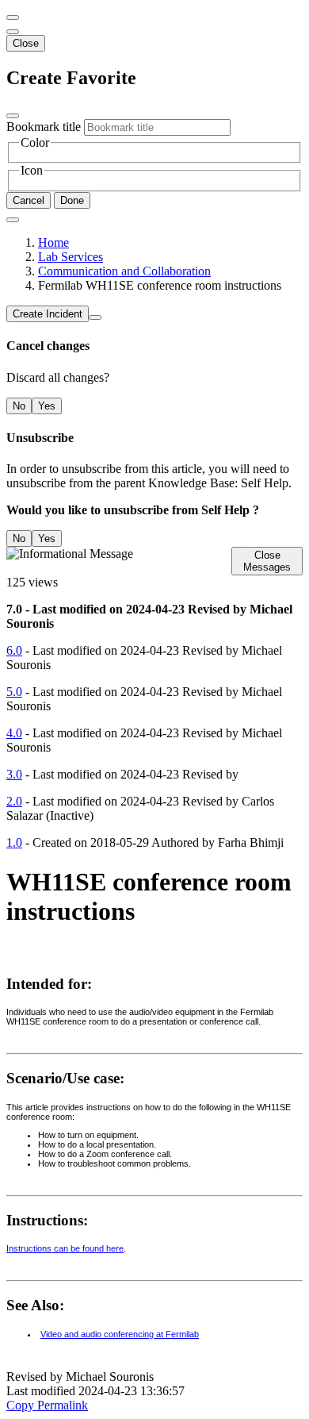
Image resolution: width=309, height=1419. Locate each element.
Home (53, 242)
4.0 (14, 733)
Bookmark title (43, 126)
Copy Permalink (47, 1405)
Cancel (28, 200)
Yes (46, 406)
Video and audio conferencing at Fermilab (119, 1334)
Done (72, 200)
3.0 (14, 774)
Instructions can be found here (65, 1248)
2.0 (14, 801)
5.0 (14, 691)
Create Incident (47, 314)
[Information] (95, 317)
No (19, 406)
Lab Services (70, 256)
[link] (12, 31)
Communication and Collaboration (124, 271)
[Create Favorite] (12, 219)
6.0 (14, 650)
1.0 (14, 842)
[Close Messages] (12, 17)
